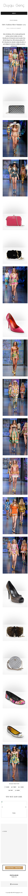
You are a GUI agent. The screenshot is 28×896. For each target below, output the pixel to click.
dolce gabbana (13, 20)
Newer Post (10, 867)
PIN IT (11, 790)
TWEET (14, 787)
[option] (14, 810)
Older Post (18, 867)
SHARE (7, 787)
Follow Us (14, 877)
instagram (15, 884)
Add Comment (17, 28)
